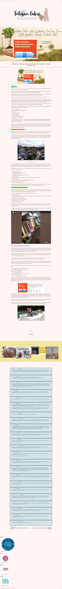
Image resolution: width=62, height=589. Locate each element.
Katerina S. (14, 403)
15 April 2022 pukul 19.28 (16, 421)
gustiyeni (13, 452)
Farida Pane (14, 397)
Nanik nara (14, 433)
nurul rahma (14, 376)
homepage (3, 1)
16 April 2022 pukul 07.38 (16, 436)
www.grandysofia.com (16, 494)
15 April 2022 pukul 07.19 (16, 409)
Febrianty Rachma (15, 521)
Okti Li (13, 390)
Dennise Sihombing (15, 418)
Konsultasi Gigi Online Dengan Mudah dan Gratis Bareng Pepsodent (41, 528)
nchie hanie (14, 460)
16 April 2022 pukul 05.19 (16, 429)
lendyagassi (14, 466)
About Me (7, 1)
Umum (32, 334)
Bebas (30, 334)
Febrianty (31, 332)
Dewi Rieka (14, 488)
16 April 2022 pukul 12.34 (16, 442)
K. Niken (13, 514)
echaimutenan (14, 508)
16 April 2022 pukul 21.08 (16, 498)
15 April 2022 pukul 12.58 (16, 415)
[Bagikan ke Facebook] (28, 336)
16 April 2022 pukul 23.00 (16, 505)
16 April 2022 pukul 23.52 (16, 511)
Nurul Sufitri (14, 382)
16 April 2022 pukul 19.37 (16, 478)
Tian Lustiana (14, 439)
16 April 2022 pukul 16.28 (16, 471)
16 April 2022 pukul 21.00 (16, 491)
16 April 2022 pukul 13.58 (16, 463)
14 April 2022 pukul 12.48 (16, 387)
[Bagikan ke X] (30, 336)
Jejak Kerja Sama (13, 1)
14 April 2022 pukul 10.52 (16, 379)
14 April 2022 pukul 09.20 (16, 372)
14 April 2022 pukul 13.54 (16, 394)
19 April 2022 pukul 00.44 (16, 523)
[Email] (32, 336)
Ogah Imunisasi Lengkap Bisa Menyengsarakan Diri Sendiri (19, 528)
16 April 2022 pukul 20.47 (16, 485)
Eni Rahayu (14, 474)
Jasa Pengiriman (15, 413)
